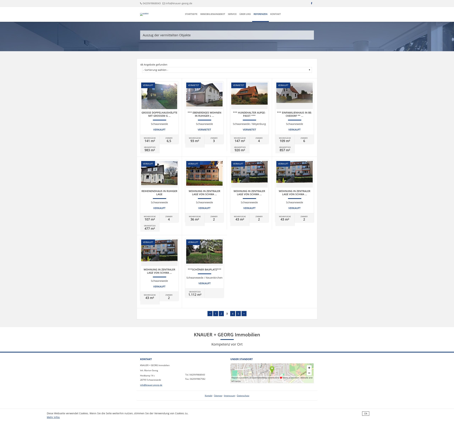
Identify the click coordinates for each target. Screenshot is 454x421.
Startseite (191, 14)
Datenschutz (243, 395)
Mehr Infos (53, 417)
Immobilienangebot (212, 14)
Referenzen (260, 14)
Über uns (245, 14)
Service (232, 14)
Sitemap (218, 395)
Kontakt (275, 14)
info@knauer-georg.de (179, 3)
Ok (365, 413)
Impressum (229, 395)
